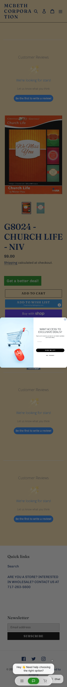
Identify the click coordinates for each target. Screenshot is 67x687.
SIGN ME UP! (50, 350)
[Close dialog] (65, 319)
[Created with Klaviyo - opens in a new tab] (33, 368)
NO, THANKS (50, 355)
